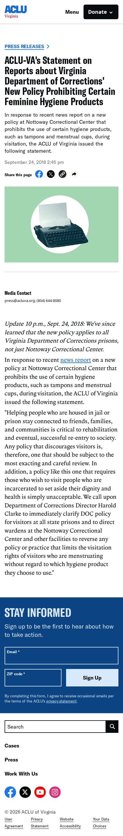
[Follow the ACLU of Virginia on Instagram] (55, 793)
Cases (12, 745)
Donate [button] (97, 11)
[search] (112, 726)
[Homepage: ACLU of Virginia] (25, 11)
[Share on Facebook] (39, 176)
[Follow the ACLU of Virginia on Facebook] (10, 793)
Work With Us (21, 773)
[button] (62, 175)
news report (75, 359)
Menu (72, 12)
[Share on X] (51, 176)
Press (11, 759)
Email (13, 651)
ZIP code (16, 673)
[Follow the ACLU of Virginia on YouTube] (40, 793)
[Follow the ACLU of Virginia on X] (25, 793)
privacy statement (61, 701)
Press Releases (24, 46)
